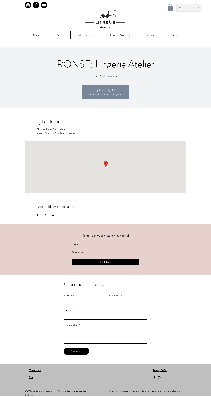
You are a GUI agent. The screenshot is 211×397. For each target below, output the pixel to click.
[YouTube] (44, 5)
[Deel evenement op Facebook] (37, 215)
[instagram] (159, 377)
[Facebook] (36, 5)
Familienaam (115, 295)
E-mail (69, 310)
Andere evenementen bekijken (105, 94)
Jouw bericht (72, 325)
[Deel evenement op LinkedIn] (53, 215)
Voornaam (71, 295)
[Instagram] (28, 5)
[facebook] (154, 377)
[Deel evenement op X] (45, 215)
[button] (170, 7)
